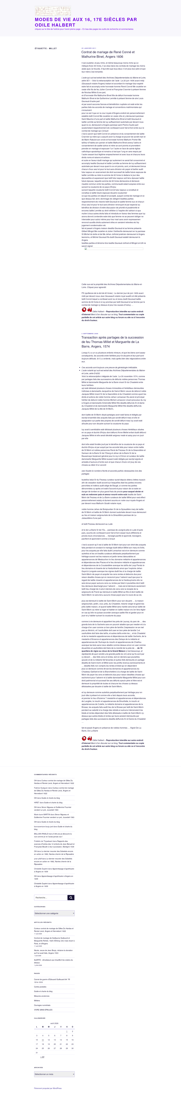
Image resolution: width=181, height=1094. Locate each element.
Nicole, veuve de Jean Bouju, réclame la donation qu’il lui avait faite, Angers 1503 (53, 951)
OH (35, 780)
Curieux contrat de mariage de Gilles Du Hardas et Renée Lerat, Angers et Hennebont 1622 (54, 781)
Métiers (37, 1000)
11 (43, 1040)
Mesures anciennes (41, 996)
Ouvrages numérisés (42, 1005)
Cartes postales (40, 986)
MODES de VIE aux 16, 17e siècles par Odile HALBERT (86, 22)
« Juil (42, 1056)
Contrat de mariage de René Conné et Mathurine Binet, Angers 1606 (108, 53)
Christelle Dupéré (41, 883)
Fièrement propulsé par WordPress (48, 1088)
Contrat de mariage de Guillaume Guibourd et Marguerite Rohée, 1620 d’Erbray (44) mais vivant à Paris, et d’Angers (54, 941)
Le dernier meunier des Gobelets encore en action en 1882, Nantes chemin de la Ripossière (53, 861)
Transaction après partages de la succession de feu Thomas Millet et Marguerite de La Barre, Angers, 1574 (112, 341)
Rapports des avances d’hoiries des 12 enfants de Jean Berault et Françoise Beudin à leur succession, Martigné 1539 (54, 844)
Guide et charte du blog (50, 798)
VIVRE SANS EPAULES (43, 1009)
